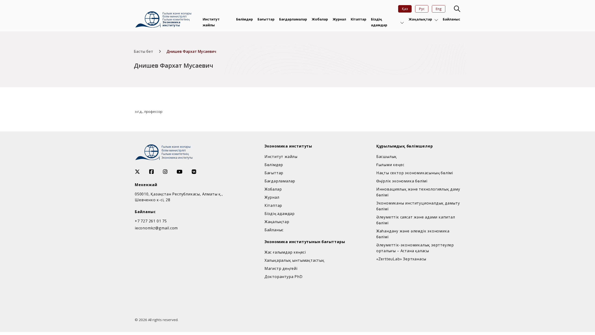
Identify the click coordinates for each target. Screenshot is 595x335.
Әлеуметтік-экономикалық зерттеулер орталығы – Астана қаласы (415, 247)
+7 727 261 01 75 (151, 221)
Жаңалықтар (420, 19)
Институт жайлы (211, 22)
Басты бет (143, 51)
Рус (422, 8)
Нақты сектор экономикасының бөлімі (414, 172)
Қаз (405, 8)
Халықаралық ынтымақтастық (294, 260)
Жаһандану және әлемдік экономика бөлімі (413, 233)
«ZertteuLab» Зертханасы (401, 258)
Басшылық (386, 156)
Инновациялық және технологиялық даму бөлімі (418, 192)
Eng (439, 8)
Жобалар (320, 19)
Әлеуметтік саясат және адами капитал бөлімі (415, 219)
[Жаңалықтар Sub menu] (436, 20)
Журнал (339, 19)
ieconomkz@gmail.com (156, 228)
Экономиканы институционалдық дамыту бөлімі (418, 206)
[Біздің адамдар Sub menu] (402, 23)
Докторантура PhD (283, 276)
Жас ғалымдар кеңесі (285, 252)
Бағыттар (266, 19)
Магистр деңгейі (281, 268)
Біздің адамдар (379, 22)
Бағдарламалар (293, 19)
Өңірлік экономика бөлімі (401, 181)
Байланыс (451, 19)
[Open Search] (456, 8)
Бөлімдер (244, 19)
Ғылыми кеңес (390, 164)
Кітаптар (358, 19)
